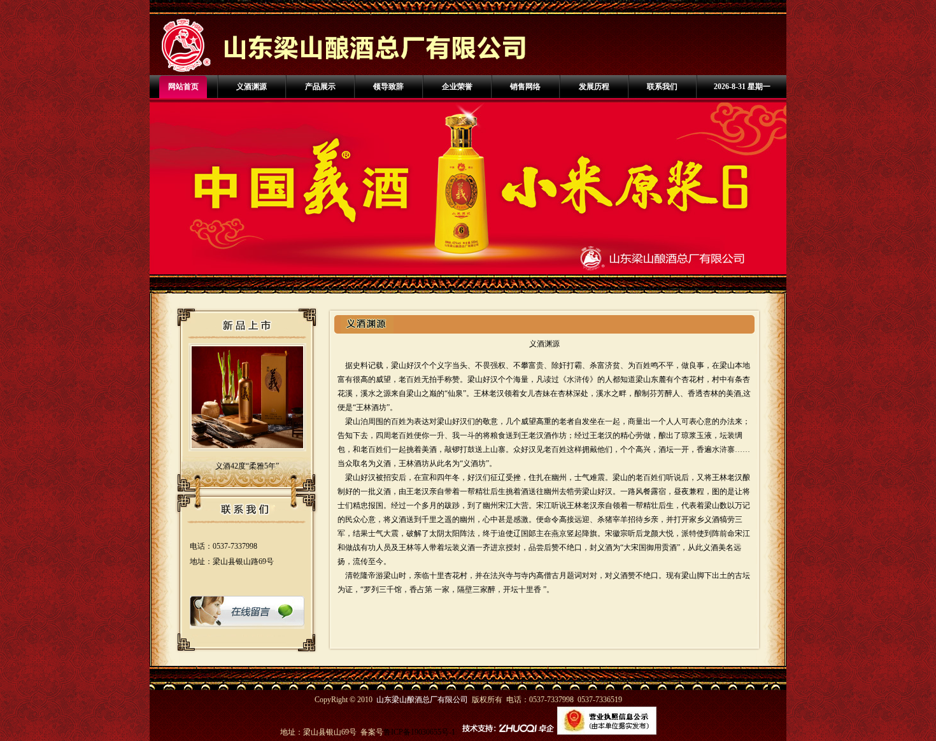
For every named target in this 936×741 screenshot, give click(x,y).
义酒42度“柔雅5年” (247, 466)
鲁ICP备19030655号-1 (419, 732)
